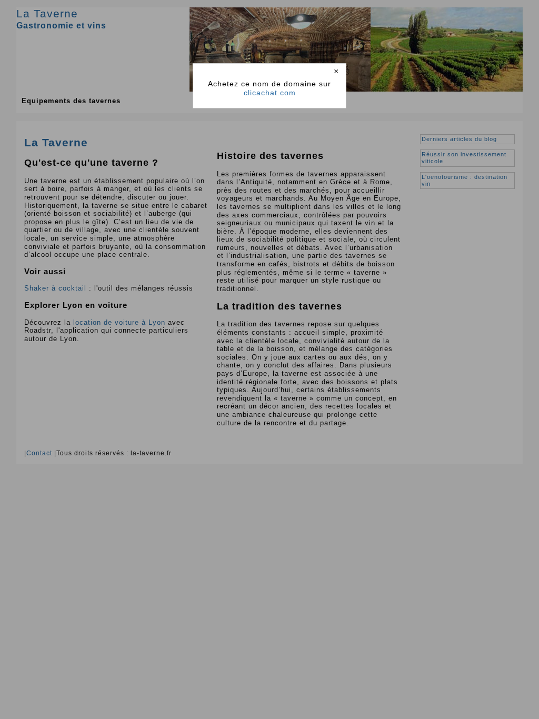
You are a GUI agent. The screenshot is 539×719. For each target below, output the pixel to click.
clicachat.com (270, 92)
